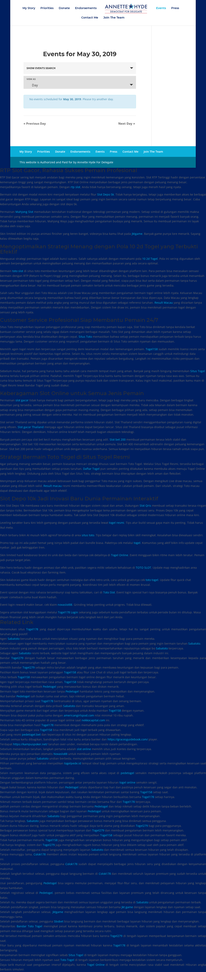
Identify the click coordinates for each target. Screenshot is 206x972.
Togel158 (152, 349)
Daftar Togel (91, 469)
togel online (127, 782)
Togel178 (32, 629)
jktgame (58, 912)
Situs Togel (197, 371)
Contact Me (89, 17)
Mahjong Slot (24, 212)
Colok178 (40, 854)
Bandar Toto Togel (29, 926)
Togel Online (119, 555)
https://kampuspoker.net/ (30, 744)
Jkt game (127, 907)
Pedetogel (49, 686)
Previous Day (35, 123)
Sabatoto (14, 639)
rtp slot (75, 187)
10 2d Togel (150, 259)
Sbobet (58, 921)
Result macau (52, 486)
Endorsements (86, 8)
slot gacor (22, 400)
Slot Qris (145, 505)
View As (31, 79)
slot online (84, 749)
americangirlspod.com (79, 715)
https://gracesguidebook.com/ (128, 739)
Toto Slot (109, 592)
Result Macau (163, 302)
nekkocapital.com (93, 720)
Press (175, 8)
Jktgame (137, 234)
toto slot (17, 271)
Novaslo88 (60, 754)
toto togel (152, 580)
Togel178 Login (68, 612)
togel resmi (116, 523)
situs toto (88, 535)
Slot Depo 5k (105, 194)
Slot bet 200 (118, 439)
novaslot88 (65, 605)
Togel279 (17, 658)
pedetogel (127, 773)
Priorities (47, 8)
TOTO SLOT (143, 567)
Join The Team (114, 17)
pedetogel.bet (31, 734)
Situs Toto (85, 336)
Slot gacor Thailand (31, 427)
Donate (64, 8)
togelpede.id (72, 763)
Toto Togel (67, 960)
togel (137, 543)
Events (161, 8)
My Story (29, 8)
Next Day (126, 123)
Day (34, 85)
